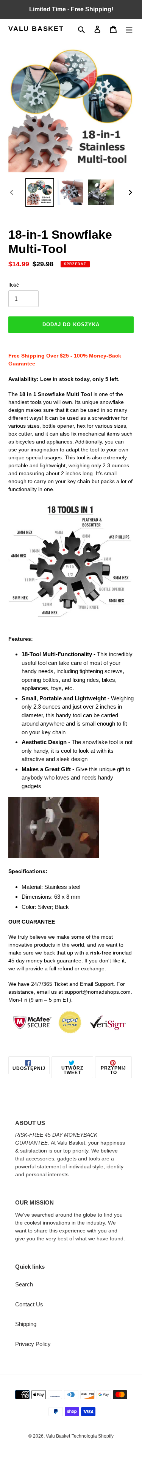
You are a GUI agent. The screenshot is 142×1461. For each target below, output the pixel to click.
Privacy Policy (33, 1344)
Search (24, 1284)
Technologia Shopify (93, 1436)
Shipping (25, 1324)
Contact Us (29, 1304)
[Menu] (129, 29)
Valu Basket (36, 28)
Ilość (13, 285)
